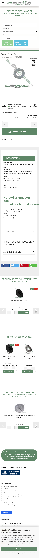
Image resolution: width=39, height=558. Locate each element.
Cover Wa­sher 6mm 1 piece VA (19, 300)
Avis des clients (12, 252)
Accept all (19, 549)
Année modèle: (8, 35)
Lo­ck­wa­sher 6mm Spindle (29, 357)
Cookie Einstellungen (10, 505)
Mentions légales (9, 503)
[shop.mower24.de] (19, 3)
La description (12, 158)
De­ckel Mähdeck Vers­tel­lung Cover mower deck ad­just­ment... (19, 416)
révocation (6, 512)
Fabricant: (6, 22)
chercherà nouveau (7, 43)
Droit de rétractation (10, 499)
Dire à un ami (8, 139)
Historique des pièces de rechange (18, 242)
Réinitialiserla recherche (21, 43)
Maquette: (6, 28)
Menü (3, 3)
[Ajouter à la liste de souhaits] (17, 371)
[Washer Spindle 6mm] (19, 73)
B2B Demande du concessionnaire (14, 493)
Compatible (10, 232)
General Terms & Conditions (12, 497)
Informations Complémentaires (19, 554)
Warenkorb (24, 312)
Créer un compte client (11, 491)
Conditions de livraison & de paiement (15, 495)
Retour (6, 488)
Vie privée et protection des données (15, 501)
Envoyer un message (10, 486)
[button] (5, 265)
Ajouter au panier (19, 131)
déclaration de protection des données (19, 545)
